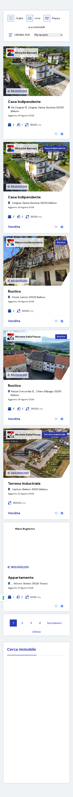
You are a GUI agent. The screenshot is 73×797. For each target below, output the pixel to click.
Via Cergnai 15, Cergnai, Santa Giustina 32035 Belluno (37, 109)
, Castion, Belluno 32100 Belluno (29, 489)
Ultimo (36, 632)
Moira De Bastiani (26, 53)
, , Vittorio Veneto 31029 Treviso (29, 583)
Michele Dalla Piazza (27, 336)
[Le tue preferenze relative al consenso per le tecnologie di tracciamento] (3, 597)
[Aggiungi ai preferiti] (56, 134)
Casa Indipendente (24, 101)
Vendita (14, 227)
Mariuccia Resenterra (28, 242)
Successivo (54, 623)
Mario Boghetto (25, 529)
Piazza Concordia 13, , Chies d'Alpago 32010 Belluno (36, 393)
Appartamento (21, 577)
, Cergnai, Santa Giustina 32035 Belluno (34, 202)
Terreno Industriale (54, 434)
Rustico (61, 242)
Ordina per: (22, 35)
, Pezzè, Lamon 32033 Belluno (28, 297)
